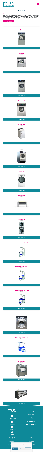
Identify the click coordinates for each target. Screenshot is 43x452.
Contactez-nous (9, 21)
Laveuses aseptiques (30, 412)
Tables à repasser (31, 421)
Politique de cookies (17, 450)
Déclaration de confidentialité (24, 450)
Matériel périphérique (31, 424)
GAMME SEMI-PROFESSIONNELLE (31, 422)
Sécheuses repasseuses (31, 417)
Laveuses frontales (31, 411)
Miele (31, 437)
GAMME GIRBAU (12, 437)
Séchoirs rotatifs (31, 414)
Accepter (15, 448)
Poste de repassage (31, 418)
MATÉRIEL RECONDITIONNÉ (31, 420)
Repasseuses (31, 415)
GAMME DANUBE (31, 409)
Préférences (28, 448)
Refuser (21, 448)
